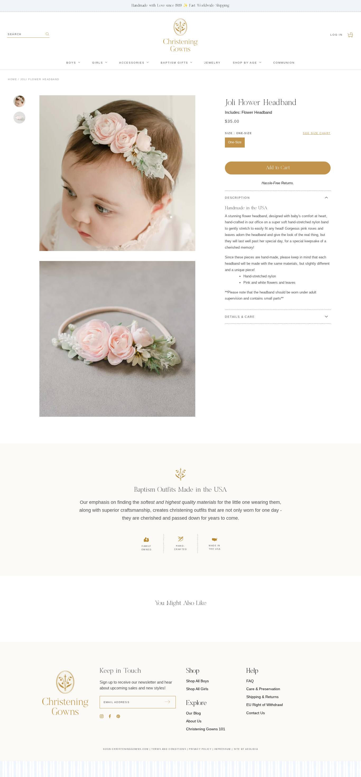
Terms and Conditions (168, 749)
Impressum (222, 749)
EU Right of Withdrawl (264, 705)
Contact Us (255, 713)
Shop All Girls (197, 689)
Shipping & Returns (262, 697)
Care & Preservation (263, 689)
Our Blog (193, 713)
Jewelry (212, 62)
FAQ (250, 681)
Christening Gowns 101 (205, 729)
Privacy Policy (200, 749)
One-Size (235, 142)
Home (12, 79)
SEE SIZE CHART (317, 133)
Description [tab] (237, 197)
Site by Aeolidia (246, 749)
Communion (284, 62)
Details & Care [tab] (239, 316)
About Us (193, 721)
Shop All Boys (197, 681)
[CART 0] (350, 34)
